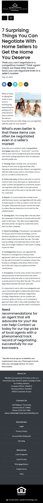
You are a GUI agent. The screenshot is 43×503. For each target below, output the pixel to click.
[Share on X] (9, 84)
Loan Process (21, 459)
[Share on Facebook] (4, 84)
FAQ (21, 474)
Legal (21, 426)
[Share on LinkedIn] (15, 84)
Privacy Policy (21, 431)
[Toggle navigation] (11, 18)
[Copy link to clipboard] (26, 84)
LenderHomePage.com (28, 500)
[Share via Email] (20, 84)
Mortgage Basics (21, 464)
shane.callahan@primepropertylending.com (22, 413)
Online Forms (21, 469)
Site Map (21, 441)
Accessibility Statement (21, 436)
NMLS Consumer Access (21, 391)
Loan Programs (22, 454)
